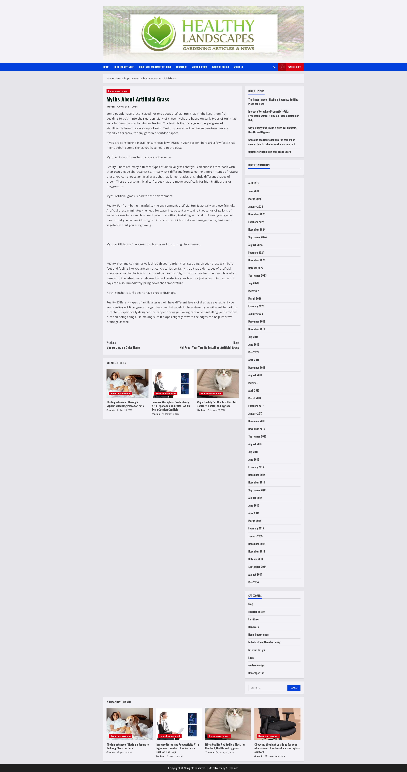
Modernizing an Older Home (123, 345)
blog (250, 604)
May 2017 (253, 383)
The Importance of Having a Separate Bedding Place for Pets (125, 404)
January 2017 (255, 413)
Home (106, 67)
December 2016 (256, 421)
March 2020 (255, 298)
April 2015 (253, 513)
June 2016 (253, 459)
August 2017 (255, 375)
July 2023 (253, 283)
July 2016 (253, 452)
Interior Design (220, 67)
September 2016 (257, 436)
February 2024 (256, 252)
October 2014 (255, 559)
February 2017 (256, 406)
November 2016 (256, 429)
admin (111, 106)
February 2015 (256, 528)
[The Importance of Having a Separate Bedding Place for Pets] (127, 383)
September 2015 (257, 490)
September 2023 (257, 275)
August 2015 (255, 498)
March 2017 (254, 398)
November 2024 (257, 229)
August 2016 (255, 444)
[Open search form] (274, 67)
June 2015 (253, 505)
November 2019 (256, 329)
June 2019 (253, 344)
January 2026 (255, 207)
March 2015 (254, 521)
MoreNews (215, 768)
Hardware (253, 627)
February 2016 (256, 467)
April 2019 (253, 360)
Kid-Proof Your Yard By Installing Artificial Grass (209, 345)
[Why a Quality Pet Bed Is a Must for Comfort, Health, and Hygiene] (218, 383)
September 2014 (257, 567)
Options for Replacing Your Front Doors (269, 152)
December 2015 (256, 475)
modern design (199, 67)
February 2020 (256, 306)
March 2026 (255, 199)
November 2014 (256, 551)
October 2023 (255, 268)
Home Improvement (124, 67)
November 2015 (256, 482)
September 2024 (257, 237)
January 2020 (255, 314)
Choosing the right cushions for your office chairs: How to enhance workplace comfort (277, 748)
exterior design (256, 612)
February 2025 (256, 222)
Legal (251, 658)
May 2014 (253, 582)
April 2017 (253, 390)
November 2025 (256, 214)
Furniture (181, 67)
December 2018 (256, 367)
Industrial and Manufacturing (155, 67)
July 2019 (253, 337)
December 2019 (256, 321)
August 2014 (255, 574)
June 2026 (253, 191)
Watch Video (294, 67)
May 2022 (253, 291)
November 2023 (256, 260)
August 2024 (255, 245)
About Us (238, 67)
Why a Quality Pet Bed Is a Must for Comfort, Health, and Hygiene (217, 404)
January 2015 (255, 536)
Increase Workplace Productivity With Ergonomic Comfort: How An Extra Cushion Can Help (171, 406)
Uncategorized (256, 673)
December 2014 (256, 544)
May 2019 (253, 352)
